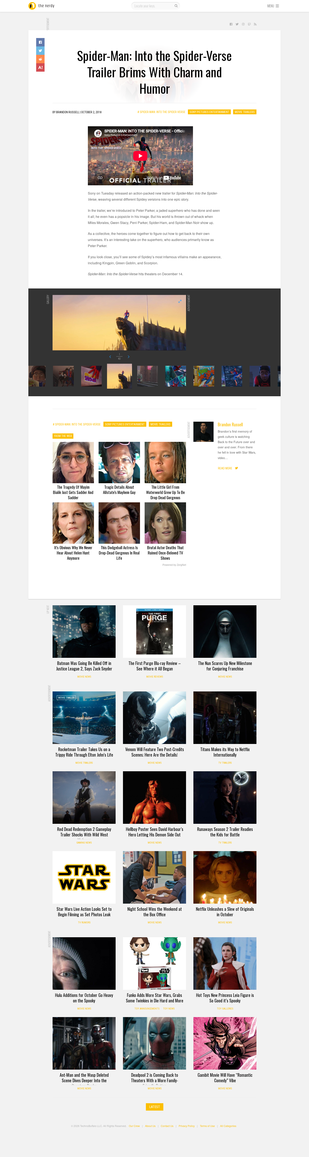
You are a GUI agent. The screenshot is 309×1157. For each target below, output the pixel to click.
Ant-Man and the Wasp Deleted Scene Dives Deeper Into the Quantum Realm (84, 1080)
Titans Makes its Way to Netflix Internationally (225, 752)
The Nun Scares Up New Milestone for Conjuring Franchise (225, 666)
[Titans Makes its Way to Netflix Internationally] (224, 717)
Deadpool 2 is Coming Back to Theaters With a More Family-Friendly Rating (154, 1080)
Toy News (168, 1008)
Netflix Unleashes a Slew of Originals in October (225, 911)
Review (132, 611)
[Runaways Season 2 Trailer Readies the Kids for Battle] (224, 797)
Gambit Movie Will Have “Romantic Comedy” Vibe (225, 1077)
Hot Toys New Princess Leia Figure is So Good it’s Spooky (225, 998)
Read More (225, 468)
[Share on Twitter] (40, 50)
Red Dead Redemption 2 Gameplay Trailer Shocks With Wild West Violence (84, 834)
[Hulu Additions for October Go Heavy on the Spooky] (84, 963)
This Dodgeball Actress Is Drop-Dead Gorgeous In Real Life (119, 552)
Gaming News (84, 842)
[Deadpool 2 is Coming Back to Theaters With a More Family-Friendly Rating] (154, 1043)
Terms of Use (207, 1126)
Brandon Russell (230, 424)
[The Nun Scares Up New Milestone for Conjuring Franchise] (224, 631)
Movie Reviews (154, 676)
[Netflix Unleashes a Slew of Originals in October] (224, 877)
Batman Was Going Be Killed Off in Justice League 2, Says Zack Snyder (84, 666)
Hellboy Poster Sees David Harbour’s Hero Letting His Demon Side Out (154, 832)
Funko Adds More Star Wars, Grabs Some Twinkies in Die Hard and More (154, 998)
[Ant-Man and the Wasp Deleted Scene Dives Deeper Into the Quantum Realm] (84, 1043)
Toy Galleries (225, 1008)
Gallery (62, 857)
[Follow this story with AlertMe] (40, 67)
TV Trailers (225, 762)
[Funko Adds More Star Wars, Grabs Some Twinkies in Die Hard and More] (154, 963)
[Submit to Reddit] (40, 59)
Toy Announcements (147, 1008)
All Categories (228, 1126)
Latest (154, 1107)
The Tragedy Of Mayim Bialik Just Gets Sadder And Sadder (73, 492)
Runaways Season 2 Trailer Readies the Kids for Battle (225, 832)
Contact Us (167, 1126)
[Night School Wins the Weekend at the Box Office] (154, 877)
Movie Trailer (66, 697)
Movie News (84, 676)
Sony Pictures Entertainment (209, 112)
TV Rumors (84, 922)
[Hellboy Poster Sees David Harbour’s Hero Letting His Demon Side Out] (154, 797)
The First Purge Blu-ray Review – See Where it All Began (154, 666)
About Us (150, 1126)
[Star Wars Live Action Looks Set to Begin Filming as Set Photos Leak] (84, 877)
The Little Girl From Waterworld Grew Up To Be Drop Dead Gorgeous (165, 492)
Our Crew (134, 1126)
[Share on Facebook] (40, 42)
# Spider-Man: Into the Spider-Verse (161, 112)
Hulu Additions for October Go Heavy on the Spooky (84, 998)
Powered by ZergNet (174, 564)
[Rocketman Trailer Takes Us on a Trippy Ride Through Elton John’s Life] (84, 717)
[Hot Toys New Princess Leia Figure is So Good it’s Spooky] (224, 963)
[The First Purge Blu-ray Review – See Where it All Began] (154, 631)
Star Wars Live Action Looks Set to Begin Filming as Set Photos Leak (84, 911)
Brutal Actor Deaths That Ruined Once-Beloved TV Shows (165, 552)
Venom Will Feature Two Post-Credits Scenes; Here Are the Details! (154, 752)
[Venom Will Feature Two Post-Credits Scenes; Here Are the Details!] (154, 717)
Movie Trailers (245, 112)
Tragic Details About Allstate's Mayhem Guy (119, 489)
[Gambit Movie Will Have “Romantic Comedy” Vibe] (224, 1043)
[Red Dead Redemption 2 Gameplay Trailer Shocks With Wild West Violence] (84, 797)
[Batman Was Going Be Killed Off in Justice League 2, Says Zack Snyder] (84, 631)
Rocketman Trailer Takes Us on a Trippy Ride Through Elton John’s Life (84, 752)
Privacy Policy (187, 1126)
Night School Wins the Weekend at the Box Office (154, 911)
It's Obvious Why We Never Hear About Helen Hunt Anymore (73, 552)
